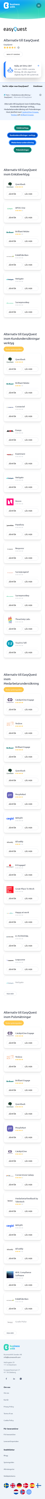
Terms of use (8, 1413)
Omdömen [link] (37, 86)
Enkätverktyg (22, 128)
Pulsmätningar (22, 150)
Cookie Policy (9, 1420)
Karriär (6, 1400)
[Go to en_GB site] (12, 1485)
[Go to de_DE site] (19, 1485)
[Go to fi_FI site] (38, 1485)
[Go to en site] (29, 1491)
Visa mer (10, 994)
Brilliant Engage (27, 115)
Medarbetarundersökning (20, 95)
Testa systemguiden (14, 349)
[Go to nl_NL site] (16, 1491)
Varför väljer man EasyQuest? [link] (15, 86)
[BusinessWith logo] (12, 5)
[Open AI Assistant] (20, 1378)
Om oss (6, 1393)
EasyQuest (8, 97)
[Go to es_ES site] (32, 1485)
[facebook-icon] (6, 1378)
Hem (7, 95)
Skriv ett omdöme (13, 54)
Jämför (12, 194)
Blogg (6, 1455)
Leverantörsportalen (11, 1441)
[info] (18, 47)
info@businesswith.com (12, 1357)
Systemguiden (9, 1462)
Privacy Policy (9, 1407)
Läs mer (28, 194)
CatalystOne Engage (30, 112)
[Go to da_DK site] (25, 1485)
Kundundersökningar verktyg (22, 135)
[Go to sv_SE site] (6, 1485)
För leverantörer (10, 1434)
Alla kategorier (9, 1469)
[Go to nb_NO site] (22, 1491)
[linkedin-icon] (14, 1378)
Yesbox (14, 115)
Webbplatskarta (9, 1476)
